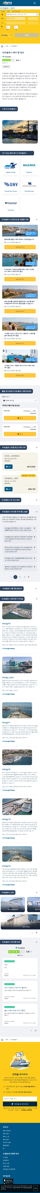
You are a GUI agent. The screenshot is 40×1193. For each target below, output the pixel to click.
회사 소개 (6, 1163)
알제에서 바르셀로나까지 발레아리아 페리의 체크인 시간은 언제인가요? (18, 568)
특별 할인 (6, 1145)
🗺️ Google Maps (8, 648)
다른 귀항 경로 (16, 11)
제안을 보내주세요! (21, 1104)
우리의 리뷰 (7, 1142)
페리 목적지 (7, 1131)
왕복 (4, 11)
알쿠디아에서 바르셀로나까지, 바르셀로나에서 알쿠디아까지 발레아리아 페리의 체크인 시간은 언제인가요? (18, 549)
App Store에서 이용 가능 (8, 1180)
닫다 (35, 1188)
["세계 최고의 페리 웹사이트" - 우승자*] (7, 3)
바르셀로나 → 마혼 (29, 427)
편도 (8, 11)
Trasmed (33, 413)
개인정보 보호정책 (26, 1110)
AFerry (5, 1127)
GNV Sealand (13, 909)
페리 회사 (6, 1134)
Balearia (7, 461)
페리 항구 (6, 1139)
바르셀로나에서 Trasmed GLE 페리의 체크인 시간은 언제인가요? (18, 559)
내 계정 (5, 1157)
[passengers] (32, 933)
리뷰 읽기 (6, 66)
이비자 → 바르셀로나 (12, 456)
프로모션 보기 (20, 247)
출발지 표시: (5, 397)
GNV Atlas (26, 927)
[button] (20, 400)
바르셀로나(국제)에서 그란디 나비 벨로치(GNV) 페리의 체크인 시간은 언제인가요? (18, 529)
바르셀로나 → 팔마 (29, 411)
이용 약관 (6, 1166)
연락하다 (6, 1160)
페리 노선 (6, 1137)
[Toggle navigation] (34, 3)
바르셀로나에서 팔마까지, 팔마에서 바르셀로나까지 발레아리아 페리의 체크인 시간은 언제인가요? (19, 539)
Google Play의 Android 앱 (8, 1183)
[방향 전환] (37, 14)
